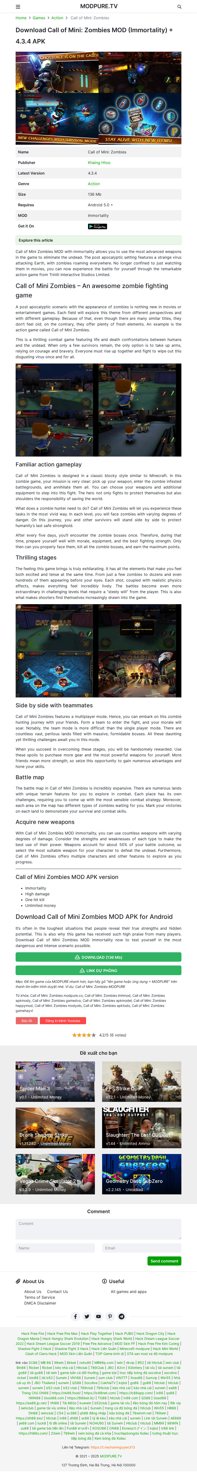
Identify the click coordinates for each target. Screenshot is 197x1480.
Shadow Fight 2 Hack (34, 1349)
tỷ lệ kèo (99, 1418)
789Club (97, 1368)
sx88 (85, 1418)
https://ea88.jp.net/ (31, 1403)
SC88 (33, 1363)
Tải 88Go (69, 1403)
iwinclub (27, 1408)
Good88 (160, 1398)
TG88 (102, 1398)
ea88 (173, 1388)
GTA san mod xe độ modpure (150, 1354)
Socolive (91, 1383)
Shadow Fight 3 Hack (71, 1349)
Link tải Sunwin (155, 1418)
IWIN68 (35, 1398)
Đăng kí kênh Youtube (63, 1021)
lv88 (63, 1418)
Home (21, 17)
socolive (170, 1373)
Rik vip (175, 1403)
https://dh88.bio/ (29, 1418)
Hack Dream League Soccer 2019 (53, 1344)
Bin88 (21, 1368)
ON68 (114, 1428)
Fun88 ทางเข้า (78, 1428)
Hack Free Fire (32, 1333)
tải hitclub (154, 1363)
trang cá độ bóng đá (121, 1408)
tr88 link (167, 1428)
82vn (121, 1368)
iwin (120, 1363)
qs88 (170, 1393)
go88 (134, 1383)
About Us (32, 1291)
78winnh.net (142, 1413)
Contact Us (57, 1291)
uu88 (25, 1428)
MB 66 (46, 1363)
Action (57, 17)
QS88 (76, 1383)
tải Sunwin (78, 1423)
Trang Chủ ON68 (35, 1393)
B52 (141, 1363)
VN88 (54, 1403)
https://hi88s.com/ (33, 1433)
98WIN (172, 1423)
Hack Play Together (96, 1333)
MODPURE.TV (99, 6)
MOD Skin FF (125, 1344)
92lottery (135, 1368)
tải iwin (51, 1373)
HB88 (171, 1408)
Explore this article (36, 240)
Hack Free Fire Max (62, 1333)
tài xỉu (150, 1368)
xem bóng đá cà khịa (94, 1433)
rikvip (130, 1363)
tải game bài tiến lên (48, 1428)
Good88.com (54, 1398)
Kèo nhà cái (78, 1408)
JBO (110, 1368)
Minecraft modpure (135, 1349)
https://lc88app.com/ (136, 1393)
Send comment (164, 1261)
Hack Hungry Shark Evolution (65, 1338)
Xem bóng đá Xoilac (110, 1438)
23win (55, 1433)
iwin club (172, 1363)
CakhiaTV (108, 1383)
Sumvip (151, 1378)
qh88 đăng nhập (93, 1413)
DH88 (33, 1413)
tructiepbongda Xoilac (131, 1433)
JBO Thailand (44, 1383)
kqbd (123, 1383)
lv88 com (130, 1398)
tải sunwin (165, 1368)
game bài (109, 1373)
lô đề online (58, 1423)
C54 (60, 1413)
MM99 (159, 1423)
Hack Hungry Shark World (112, 1338)
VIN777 (121, 1378)
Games (39, 17)
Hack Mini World (165, 1349)
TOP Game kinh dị (109, 1354)
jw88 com (26, 1423)
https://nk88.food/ (66, 1393)
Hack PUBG (124, 1333)
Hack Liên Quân (104, 1349)
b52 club (53, 1388)
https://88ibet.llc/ (81, 1398)
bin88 (33, 1378)
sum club (105, 1378)
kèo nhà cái (64, 1368)
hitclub (159, 1383)
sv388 (72, 1413)
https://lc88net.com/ (100, 1393)
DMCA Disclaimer (40, 1303)
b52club (100, 1403)
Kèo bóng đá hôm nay (150, 1403)
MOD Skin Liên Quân (76, 1354)
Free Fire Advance (97, 1344)
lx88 (159, 1393)
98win (59, 1363)
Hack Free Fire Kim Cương (158, 1344)
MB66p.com (104, 1363)
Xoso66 (136, 1378)
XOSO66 (99, 1428)
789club (86, 1388)
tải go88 (36, 1373)
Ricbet (34, 1368)
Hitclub (81, 1368)
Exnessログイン (134, 1428)
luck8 (41, 1423)
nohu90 (85, 1363)
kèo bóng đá (119, 1413)
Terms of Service (39, 1297)
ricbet (21, 1378)
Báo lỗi (27, 1021)
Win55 (165, 1378)
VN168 (75, 1378)
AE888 (176, 1418)
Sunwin (61, 1378)
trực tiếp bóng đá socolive (140, 1373)
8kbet (71, 1363)
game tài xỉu (120, 1403)
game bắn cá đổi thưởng (79, 1373)
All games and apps (129, 1291)
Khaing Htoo (99, 162)
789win (160, 1413)
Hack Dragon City (150, 1333)
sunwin (63, 1383)
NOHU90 (96, 1423)
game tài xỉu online (51, 1408)
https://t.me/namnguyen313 (113, 1447)
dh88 (74, 1418)
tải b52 (47, 1378)
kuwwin (85, 1403)
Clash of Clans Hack (41, 1354)
